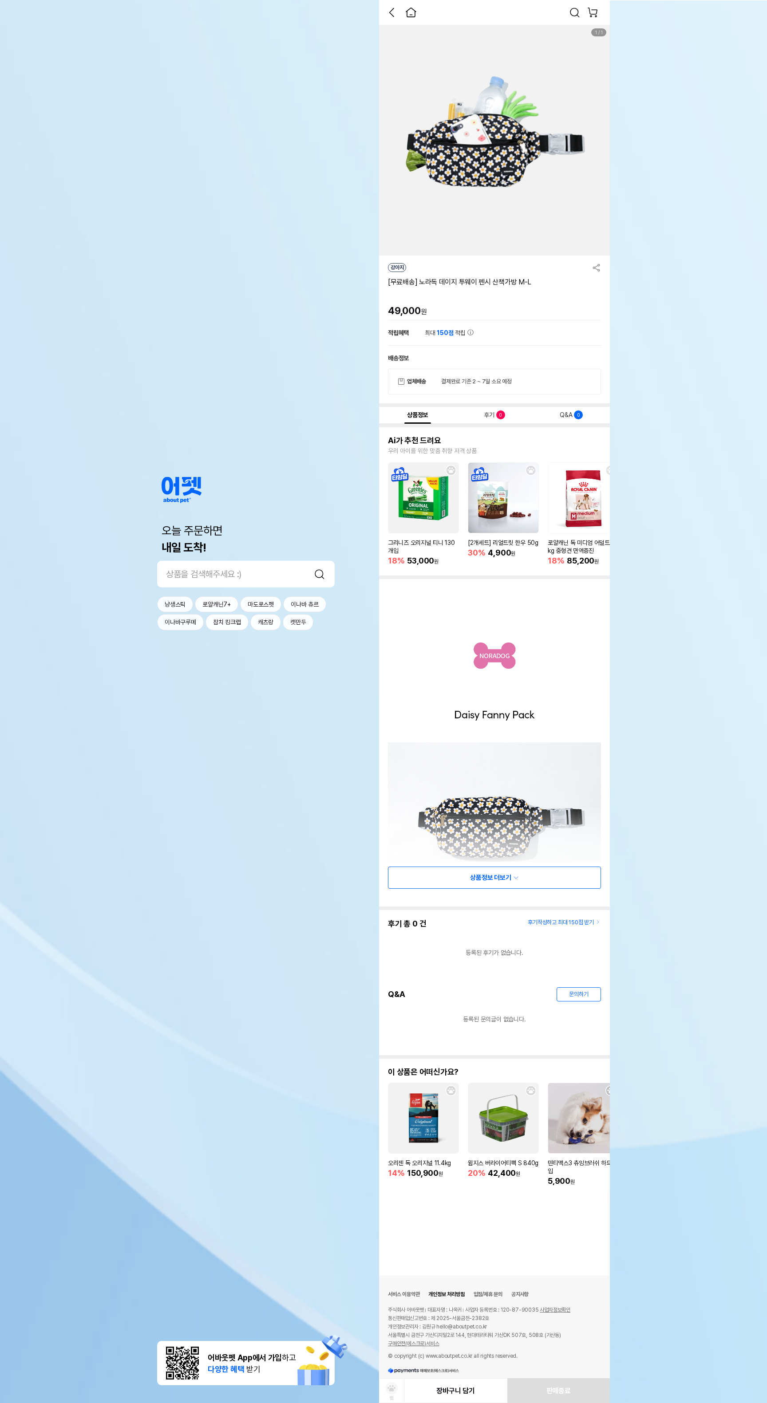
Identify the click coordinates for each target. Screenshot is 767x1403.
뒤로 (391, 12)
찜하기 (451, 470)
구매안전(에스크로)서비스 (413, 1343)
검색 (320, 574)
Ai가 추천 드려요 (414, 440)
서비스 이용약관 (403, 1294)
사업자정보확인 (555, 1310)
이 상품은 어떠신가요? (423, 1072)
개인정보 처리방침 (446, 1294)
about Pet (182, 490)
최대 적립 (446, 332)
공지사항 (520, 1294)
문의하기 (578, 994)
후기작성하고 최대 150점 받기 (561, 922)
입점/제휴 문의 (488, 1294)
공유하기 (596, 267)
